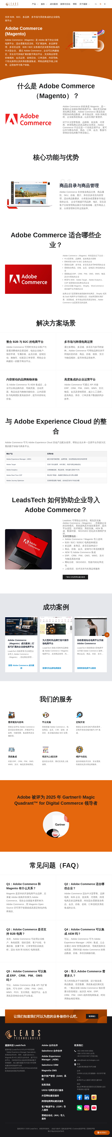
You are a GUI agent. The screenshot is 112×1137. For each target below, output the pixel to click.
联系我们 (92, 1016)
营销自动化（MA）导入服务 (53, 1117)
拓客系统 (46, 1084)
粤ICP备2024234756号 (56, 1131)
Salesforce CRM (50, 1065)
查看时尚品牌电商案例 (51, 668)
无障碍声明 (91, 1129)
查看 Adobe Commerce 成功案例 (21, 666)
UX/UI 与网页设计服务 (52, 1090)
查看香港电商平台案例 (86, 668)
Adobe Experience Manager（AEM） (51, 1058)
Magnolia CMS (49, 1070)
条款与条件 (56, 1129)
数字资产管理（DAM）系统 (54, 1077)
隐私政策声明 (66, 1129)
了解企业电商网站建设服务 (75, 577)
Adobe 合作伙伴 (50, 1045)
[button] (106, 634)
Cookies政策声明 (79, 1129)
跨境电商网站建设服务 (53, 1101)
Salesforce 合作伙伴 (52, 1051)
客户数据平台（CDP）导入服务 (54, 1108)
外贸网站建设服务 (50, 1095)
